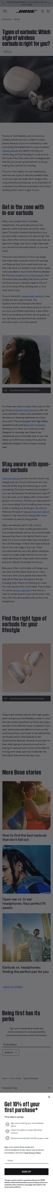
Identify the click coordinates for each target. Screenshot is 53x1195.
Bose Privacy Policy (32, 1153)
